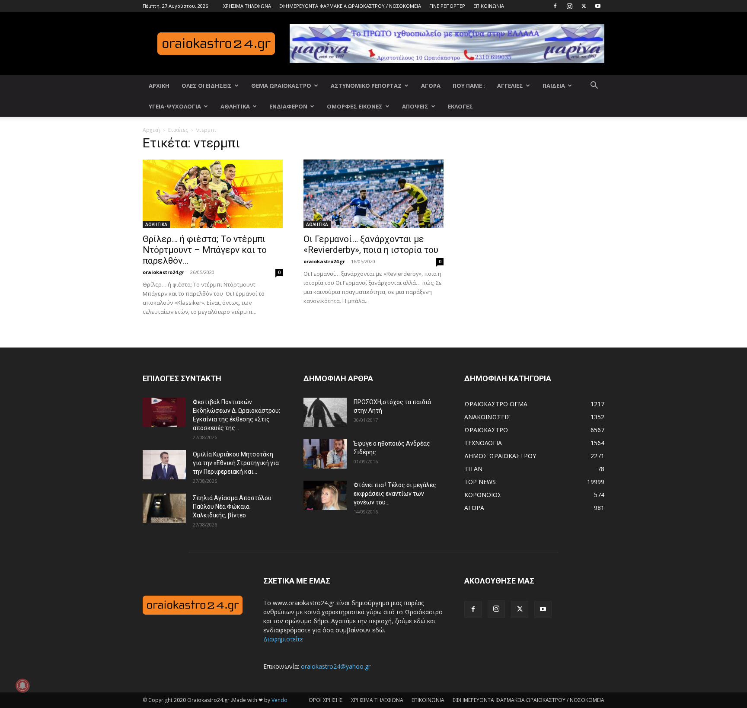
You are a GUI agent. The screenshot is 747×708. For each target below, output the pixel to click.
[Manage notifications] (22, 685)
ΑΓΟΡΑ (431, 85)
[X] (583, 6)
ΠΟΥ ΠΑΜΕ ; (469, 85)
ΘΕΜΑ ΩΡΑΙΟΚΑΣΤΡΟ (281, 85)
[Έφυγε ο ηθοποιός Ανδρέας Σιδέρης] (325, 454)
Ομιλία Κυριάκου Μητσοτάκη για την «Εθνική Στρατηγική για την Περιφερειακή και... (236, 463)
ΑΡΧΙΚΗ (159, 85)
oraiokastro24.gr (163, 272)
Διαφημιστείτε (283, 639)
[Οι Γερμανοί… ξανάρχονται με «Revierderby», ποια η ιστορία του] (373, 193)
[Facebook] (555, 6)
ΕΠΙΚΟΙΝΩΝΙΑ (488, 6)
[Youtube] (597, 6)
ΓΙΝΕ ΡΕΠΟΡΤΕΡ (447, 6)
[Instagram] (569, 6)
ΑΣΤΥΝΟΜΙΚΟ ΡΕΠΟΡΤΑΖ (366, 85)
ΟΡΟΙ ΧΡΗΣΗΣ (326, 700)
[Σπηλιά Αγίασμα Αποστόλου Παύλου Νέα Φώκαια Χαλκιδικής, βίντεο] (164, 508)
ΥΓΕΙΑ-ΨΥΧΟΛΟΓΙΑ (175, 106)
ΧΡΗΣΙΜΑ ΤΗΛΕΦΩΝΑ (247, 6)
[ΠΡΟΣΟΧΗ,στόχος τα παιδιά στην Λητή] (325, 412)
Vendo (279, 700)
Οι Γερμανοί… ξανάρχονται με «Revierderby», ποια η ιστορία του (370, 244)
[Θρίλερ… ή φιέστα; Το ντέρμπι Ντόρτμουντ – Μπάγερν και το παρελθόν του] (213, 193)
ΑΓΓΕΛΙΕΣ (510, 85)
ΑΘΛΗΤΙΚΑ (235, 106)
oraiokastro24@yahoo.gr (335, 666)
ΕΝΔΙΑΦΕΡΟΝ (288, 106)
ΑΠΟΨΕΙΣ (415, 106)
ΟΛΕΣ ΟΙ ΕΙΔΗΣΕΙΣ (207, 85)
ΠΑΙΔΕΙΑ (554, 85)
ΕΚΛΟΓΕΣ (460, 106)
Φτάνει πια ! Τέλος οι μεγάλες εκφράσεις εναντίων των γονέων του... (395, 494)
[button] (594, 86)
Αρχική (151, 130)
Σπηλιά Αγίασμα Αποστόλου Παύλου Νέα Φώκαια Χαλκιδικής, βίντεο (232, 506)
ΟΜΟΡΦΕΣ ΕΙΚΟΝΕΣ (355, 106)
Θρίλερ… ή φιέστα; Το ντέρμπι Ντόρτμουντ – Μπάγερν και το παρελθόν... (205, 250)
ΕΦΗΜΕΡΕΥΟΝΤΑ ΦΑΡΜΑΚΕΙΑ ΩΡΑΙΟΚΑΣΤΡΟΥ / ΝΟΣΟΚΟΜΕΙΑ (350, 6)
